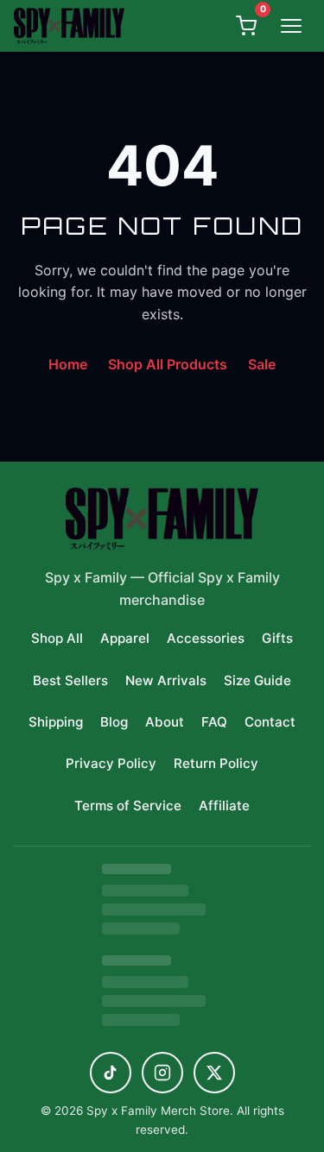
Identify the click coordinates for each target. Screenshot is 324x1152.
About (164, 722)
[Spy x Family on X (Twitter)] (214, 1072)
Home (67, 364)
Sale (262, 364)
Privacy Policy (111, 763)
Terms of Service (127, 805)
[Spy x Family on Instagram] (162, 1072)
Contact (270, 722)
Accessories (206, 638)
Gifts (277, 638)
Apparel (124, 638)
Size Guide (257, 680)
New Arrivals (165, 680)
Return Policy (216, 763)
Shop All (57, 638)
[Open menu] (291, 26)
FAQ (214, 722)
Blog (114, 722)
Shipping (56, 722)
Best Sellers (70, 680)
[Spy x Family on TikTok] (110, 1072)
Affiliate (224, 805)
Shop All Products (167, 364)
